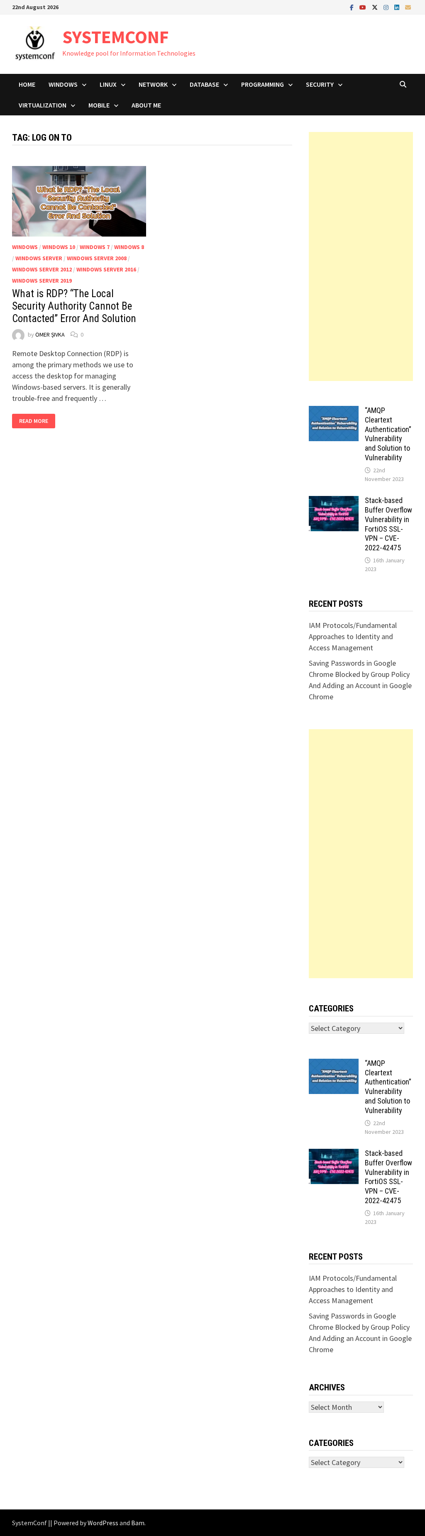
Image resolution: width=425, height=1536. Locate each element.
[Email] (408, 7)
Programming (262, 84)
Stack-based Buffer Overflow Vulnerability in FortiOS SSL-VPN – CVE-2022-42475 (388, 524)
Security (320, 84)
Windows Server (38, 258)
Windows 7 (95, 247)
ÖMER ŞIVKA (50, 334)
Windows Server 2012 (42, 269)
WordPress (103, 1523)
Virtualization (42, 105)
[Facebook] (352, 7)
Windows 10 (58, 247)
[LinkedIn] (397, 7)
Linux (108, 84)
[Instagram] (386, 7)
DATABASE (204, 84)
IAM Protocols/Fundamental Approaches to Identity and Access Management (353, 636)
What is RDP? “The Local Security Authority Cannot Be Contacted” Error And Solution (74, 306)
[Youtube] (363, 7)
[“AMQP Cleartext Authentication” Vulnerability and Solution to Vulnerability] (334, 411)
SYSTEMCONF (115, 36)
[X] (375, 7)
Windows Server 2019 (42, 280)
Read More (36, 421)
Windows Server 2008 (97, 258)
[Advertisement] (361, 256)
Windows (63, 84)
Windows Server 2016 (106, 269)
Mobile (99, 105)
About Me (146, 105)
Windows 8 (129, 247)
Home (27, 84)
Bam (137, 1523)
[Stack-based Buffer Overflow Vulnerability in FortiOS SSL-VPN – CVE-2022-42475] (334, 501)
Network (153, 84)
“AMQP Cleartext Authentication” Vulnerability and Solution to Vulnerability (388, 434)
